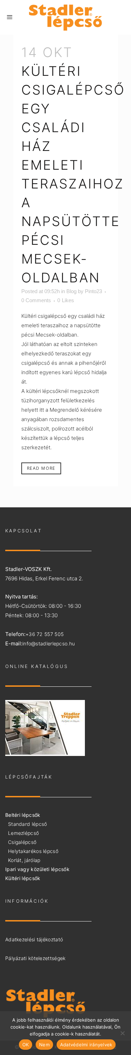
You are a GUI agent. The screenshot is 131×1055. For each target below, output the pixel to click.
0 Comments (36, 300)
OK (25, 1044)
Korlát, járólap (24, 860)
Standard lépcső (27, 824)
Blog (71, 291)
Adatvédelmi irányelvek (86, 1044)
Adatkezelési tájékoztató (34, 939)
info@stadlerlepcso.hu (48, 643)
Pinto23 (93, 291)
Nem (44, 1044)
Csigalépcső (22, 842)
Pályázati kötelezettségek (35, 958)
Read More (41, 468)
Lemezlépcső (23, 833)
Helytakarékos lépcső (33, 851)
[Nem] (122, 1033)
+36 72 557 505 (45, 634)
